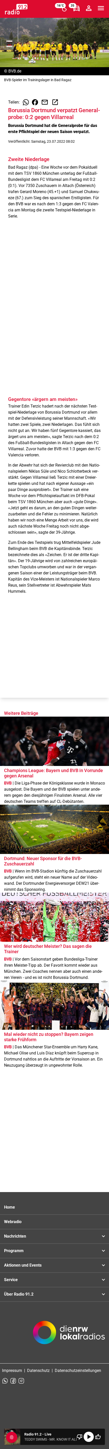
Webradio (13, 1221)
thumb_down (80, 1437)
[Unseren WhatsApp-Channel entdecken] (5, 1381)
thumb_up (98, 1437)
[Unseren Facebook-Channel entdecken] (13, 1381)
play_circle (89, 1437)
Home (9, 1207)
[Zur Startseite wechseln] (16, 9)
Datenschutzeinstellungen (78, 1370)
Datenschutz (38, 1370)
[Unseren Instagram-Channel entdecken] (21, 1381)
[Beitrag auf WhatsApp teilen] (26, 102)
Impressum (12, 1370)
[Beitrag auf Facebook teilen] (35, 102)
